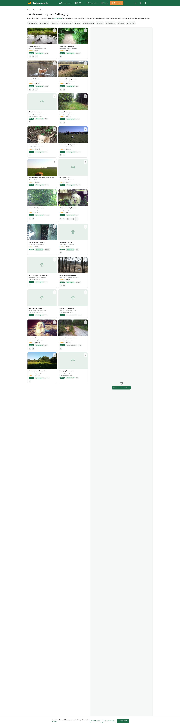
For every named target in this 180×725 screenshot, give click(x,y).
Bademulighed (89, 23)
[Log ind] (150, 3)
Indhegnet (45, 23)
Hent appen (118, 3)
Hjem (28, 10)
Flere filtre (34, 23)
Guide (79, 3)
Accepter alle (123, 721)
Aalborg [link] (41, 10)
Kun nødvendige (109, 721)
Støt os (106, 3)
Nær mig (131, 23)
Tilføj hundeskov (92, 3)
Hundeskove (65, 3)
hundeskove (57, 18)
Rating (122, 23)
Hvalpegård (111, 23)
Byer (34, 10)
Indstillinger (95, 721)
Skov (78, 23)
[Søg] (136, 3)
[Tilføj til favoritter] (54, 30)
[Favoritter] (145, 3)
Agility (101, 23)
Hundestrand (68, 23)
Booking (55, 23)
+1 (76, 219)
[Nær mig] (140, 3)
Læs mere (54, 721)
